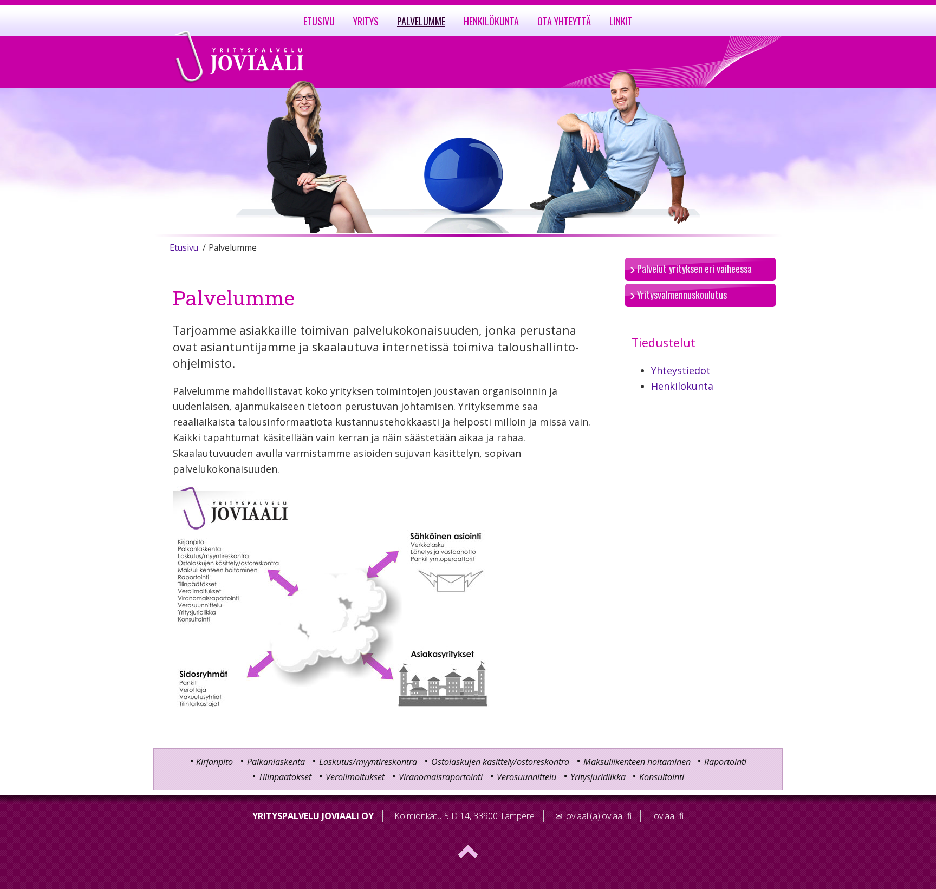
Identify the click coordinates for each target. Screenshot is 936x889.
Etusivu (184, 247)
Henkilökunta (682, 386)
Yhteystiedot (681, 370)
